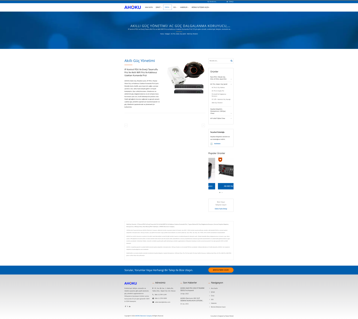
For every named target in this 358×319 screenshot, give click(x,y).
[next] (203, 125)
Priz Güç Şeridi (188, 253)
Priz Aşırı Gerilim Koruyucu (199, 253)
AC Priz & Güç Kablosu (218, 87)
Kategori (167, 34)
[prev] (125, 125)
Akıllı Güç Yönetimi (192, 34)
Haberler (184, 7)
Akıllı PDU (228, 253)
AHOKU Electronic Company (143, 316)
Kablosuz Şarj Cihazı (212, 253)
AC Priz (219, 253)
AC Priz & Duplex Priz (218, 91)
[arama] (208, 2)
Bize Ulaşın (133, 255)
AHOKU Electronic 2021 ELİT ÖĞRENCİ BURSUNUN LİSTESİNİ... (191, 299)
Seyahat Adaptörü (158, 253)
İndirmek (217, 144)
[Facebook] (125, 306)
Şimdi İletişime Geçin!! (221, 270)
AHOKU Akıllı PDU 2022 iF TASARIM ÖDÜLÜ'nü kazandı (192, 289)
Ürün (167, 7)
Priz (184, 253)
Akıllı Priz (223, 253)
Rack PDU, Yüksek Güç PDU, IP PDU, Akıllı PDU (218, 78)
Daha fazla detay (221, 209)
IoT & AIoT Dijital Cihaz (217, 118)
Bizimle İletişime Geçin (200, 7)
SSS (174, 7)
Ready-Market (229, 316)
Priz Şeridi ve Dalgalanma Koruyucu (219, 95)
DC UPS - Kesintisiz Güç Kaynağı (221, 99)
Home (162, 34)
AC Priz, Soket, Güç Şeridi (178, 34)
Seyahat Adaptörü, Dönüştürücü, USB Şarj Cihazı (218, 111)
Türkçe (231, 1)
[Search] (231, 60)
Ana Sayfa (149, 7)
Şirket (158, 7)
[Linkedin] (129, 306)
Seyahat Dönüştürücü (168, 253)
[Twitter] (127, 306)
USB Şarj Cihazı (178, 253)
